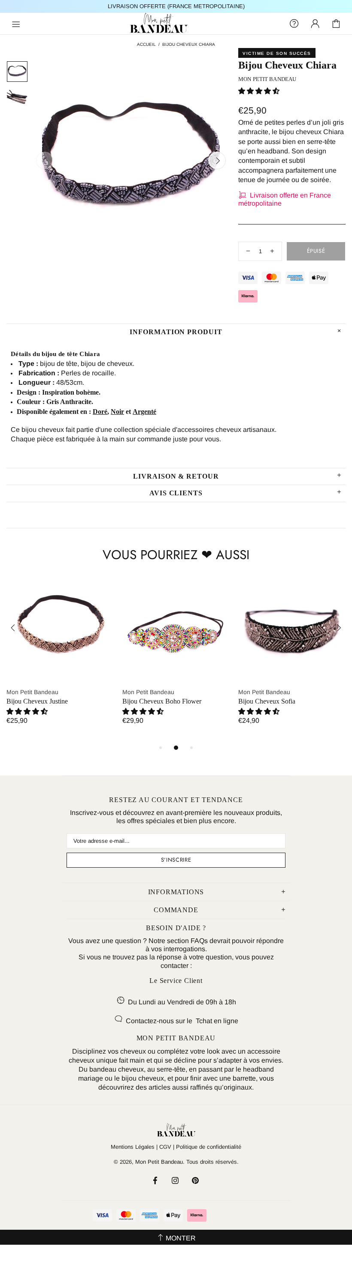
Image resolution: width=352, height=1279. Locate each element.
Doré (100, 411)
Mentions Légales (133, 1147)
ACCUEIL (146, 44)
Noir (117, 411)
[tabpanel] (60, 659)
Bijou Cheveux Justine (37, 701)
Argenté (144, 411)
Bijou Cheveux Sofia (266, 701)
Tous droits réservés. (212, 1162)
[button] (258, 91)
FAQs (199, 940)
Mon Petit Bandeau (176, 23)
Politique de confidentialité (208, 1147)
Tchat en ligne (217, 1020)
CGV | (166, 1147)
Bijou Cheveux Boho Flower (161, 701)
